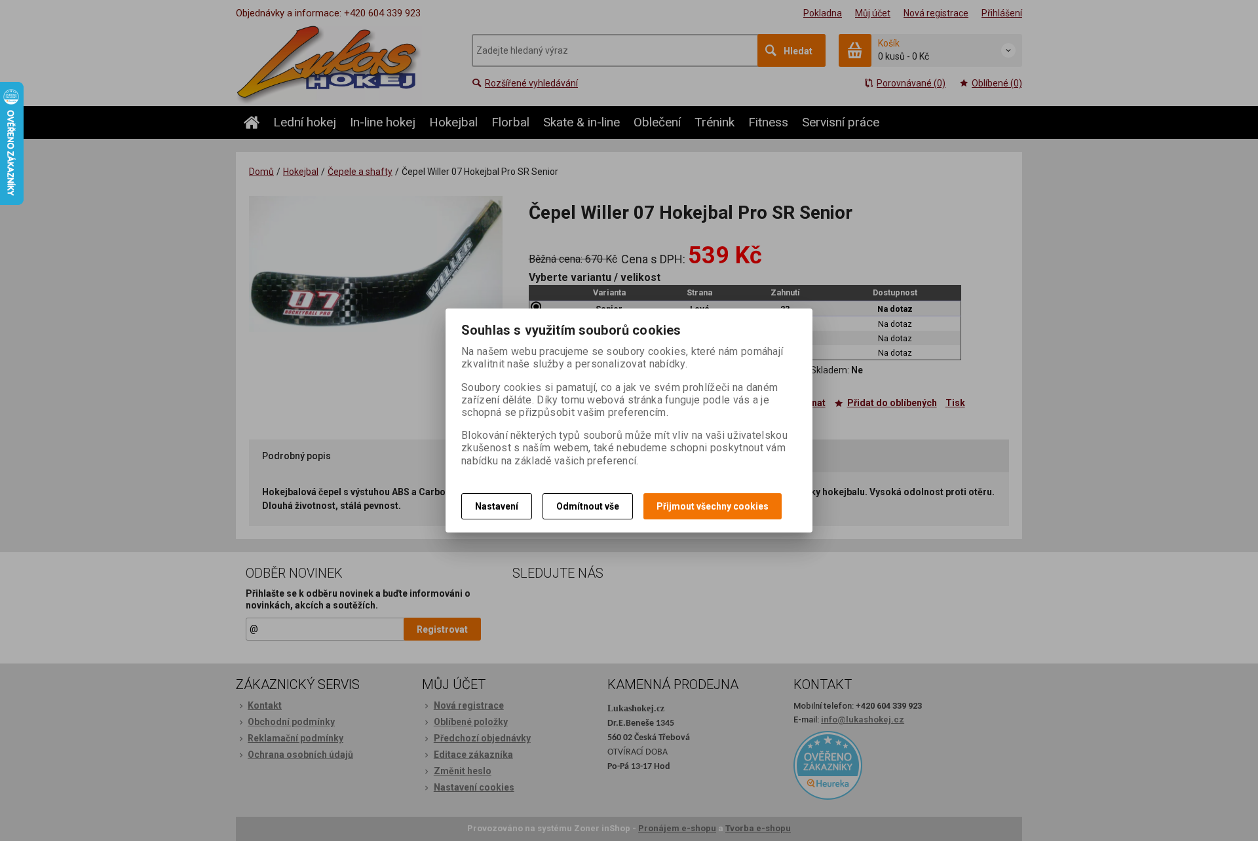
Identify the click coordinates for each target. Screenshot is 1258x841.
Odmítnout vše (587, 506)
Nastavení (496, 506)
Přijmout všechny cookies (713, 506)
